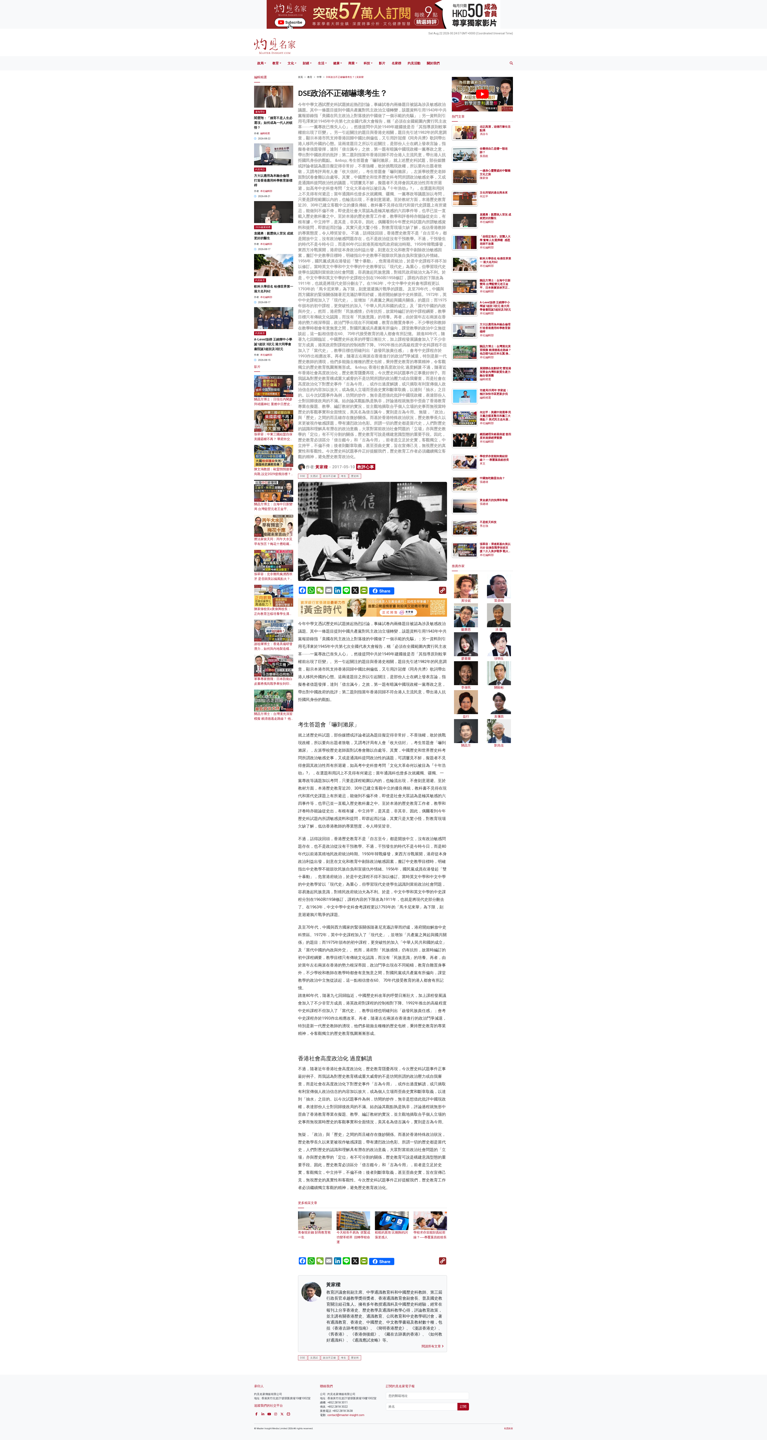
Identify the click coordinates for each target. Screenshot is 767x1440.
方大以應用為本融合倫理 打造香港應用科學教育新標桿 (273, 180)
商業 (351, 63)
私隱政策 (508, 1428)
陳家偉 (484, 178)
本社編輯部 (266, 191)
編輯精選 (265, 133)
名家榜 (396, 63)
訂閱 (463, 1406)
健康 (336, 63)
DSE (302, 476)
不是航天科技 (488, 522)
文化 (291, 63)
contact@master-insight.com (345, 1415)
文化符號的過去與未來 (494, 192)
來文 (482, 463)
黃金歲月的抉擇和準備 (494, 500)
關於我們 (433, 63)
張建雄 (484, 481)
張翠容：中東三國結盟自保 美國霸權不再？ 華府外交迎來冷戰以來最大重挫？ (273, 439)
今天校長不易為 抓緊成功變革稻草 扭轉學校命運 (353, 1237)
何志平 (484, 196)
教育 (275, 63)
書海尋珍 (260, 111)
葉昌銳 (484, 156)
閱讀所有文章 (432, 1346)
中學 (319, 77)
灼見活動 (414, 63)
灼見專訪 (260, 169)
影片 (382, 63)
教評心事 (365, 466)
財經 (306, 63)
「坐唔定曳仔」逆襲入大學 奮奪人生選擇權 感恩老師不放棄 (495, 240)
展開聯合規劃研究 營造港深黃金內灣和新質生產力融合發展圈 (495, 372)
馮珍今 (484, 134)
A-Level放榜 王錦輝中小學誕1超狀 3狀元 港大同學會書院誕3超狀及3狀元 (273, 344)
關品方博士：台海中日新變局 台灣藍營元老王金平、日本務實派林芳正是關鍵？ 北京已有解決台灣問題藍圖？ (495, 288)
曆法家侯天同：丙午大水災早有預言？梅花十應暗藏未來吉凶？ (273, 544)
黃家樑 (321, 466)
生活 (321, 63)
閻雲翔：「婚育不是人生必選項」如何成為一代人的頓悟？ (273, 122)
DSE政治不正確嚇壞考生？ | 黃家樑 (345, 77)
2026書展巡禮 (262, 227)
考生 (343, 476)
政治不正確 (329, 476)
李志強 (484, 525)
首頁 (300, 77)
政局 (260, 63)
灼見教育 (260, 280)
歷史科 (355, 476)
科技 (367, 63)
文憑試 (314, 476)
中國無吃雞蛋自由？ (492, 478)
